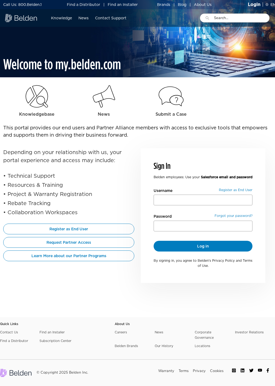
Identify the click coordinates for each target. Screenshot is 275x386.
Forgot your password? (233, 216)
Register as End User (68, 229)
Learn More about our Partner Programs (68, 256)
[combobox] (241, 18)
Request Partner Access (68, 242)
